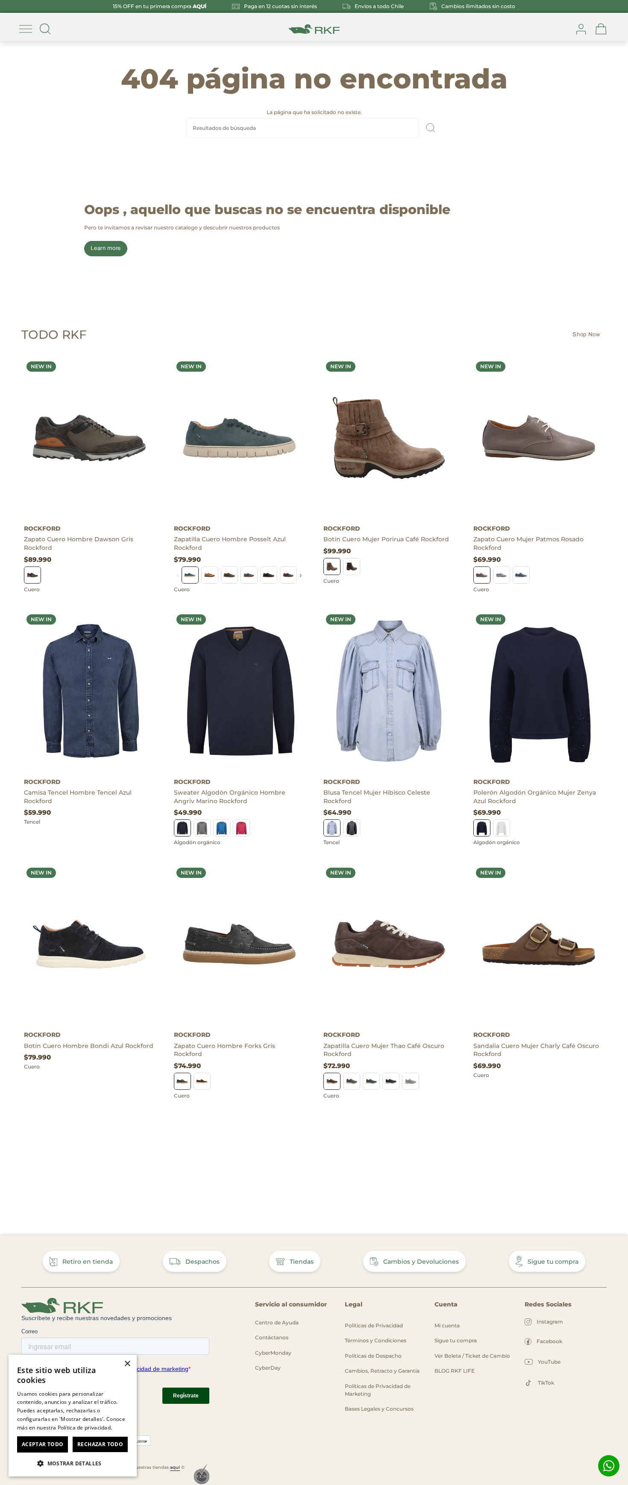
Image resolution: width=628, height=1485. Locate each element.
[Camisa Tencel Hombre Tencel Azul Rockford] (89, 690)
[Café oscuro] (351, 566)
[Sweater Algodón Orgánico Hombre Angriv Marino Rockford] (239, 690)
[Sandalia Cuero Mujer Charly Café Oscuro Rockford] (539, 944)
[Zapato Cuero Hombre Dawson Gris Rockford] (89, 437)
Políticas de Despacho (373, 1356)
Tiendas (302, 1261)
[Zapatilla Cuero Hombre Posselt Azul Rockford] (239, 437)
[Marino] (182, 827)
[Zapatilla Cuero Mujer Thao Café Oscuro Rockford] (389, 944)
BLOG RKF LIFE (454, 1371)
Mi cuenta (447, 1325)
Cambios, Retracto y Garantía (382, 1371)
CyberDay (268, 1368)
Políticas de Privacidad (374, 1325)
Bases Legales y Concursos (379, 1409)
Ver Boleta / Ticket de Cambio (472, 1356)
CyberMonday (273, 1353)
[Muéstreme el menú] (25, 29)
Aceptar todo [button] (43, 1444)
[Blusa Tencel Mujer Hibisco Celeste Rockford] (389, 690)
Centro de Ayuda (277, 1322)
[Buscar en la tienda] (45, 29)
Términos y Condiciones (375, 1340)
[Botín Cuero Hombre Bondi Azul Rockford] (89, 944)
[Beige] (501, 827)
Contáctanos (271, 1337)
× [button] (127, 1364)
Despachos (202, 1261)
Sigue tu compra (553, 1261)
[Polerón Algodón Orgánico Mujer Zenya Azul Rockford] (539, 690)
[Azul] (190, 575)
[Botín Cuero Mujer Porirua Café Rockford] (389, 437)
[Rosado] (481, 575)
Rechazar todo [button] (100, 1444)
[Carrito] (601, 29)
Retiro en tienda (87, 1261)
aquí (175, 1467)
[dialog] (73, 1415)
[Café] (209, 575)
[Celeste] (202, 827)
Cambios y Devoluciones (421, 1261)
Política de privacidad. (85, 1427)
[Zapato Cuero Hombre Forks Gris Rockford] (239, 944)
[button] (72, 1463)
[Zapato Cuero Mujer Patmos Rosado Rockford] (539, 437)
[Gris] (32, 575)
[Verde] (229, 575)
